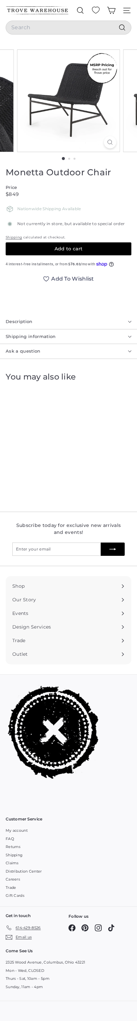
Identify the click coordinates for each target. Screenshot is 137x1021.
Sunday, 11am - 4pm (24, 986)
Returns (13, 846)
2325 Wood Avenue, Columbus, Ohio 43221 (45, 962)
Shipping (14, 237)
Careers (13, 879)
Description (19, 321)
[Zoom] (110, 142)
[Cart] (111, 10)
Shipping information (31, 336)
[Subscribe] (113, 549)
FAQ (10, 838)
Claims (12, 863)
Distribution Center (24, 871)
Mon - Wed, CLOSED (25, 970)
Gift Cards (15, 895)
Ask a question (23, 351)
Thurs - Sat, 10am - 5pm (28, 978)
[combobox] (68, 28)
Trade (11, 887)
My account (17, 830)
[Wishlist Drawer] (96, 10)
